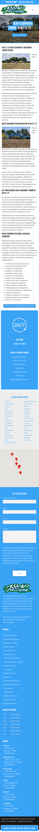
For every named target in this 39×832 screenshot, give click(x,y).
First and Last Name (10, 498)
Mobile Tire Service (11, 696)
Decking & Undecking (12, 658)
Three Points (9, 425)
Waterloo (27, 413)
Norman (7, 401)
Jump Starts (8, 692)
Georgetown (9, 435)
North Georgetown (11, 442)
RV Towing (19, 376)
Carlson (7, 433)
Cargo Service (19, 368)
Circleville (8, 423)
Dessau (26, 411)
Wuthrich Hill (28, 421)
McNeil (26, 416)
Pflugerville (8, 416)
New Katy (27, 440)
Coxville (27, 423)
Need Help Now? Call (14, 2)
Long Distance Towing (11, 681)
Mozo (6, 440)
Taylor (7, 418)
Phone (5, 518)
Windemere (9, 421)
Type (26, 433)
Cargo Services (9, 654)
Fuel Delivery (8, 688)
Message (6, 529)
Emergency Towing (19, 372)
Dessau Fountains (30, 401)
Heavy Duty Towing (19, 360)
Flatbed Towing (8, 647)
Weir (6, 428)
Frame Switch (9, 404)
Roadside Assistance (19, 357)
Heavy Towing (8, 650)
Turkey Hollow (29, 418)
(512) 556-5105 (28, 2)
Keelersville (28, 435)
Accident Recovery (10, 635)
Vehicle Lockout (10, 700)
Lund (26, 428)
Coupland (27, 409)
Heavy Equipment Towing (19, 379)
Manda (26, 406)
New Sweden (9, 430)
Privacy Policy (11, 619)
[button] (16, 459)
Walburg (27, 437)
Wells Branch (9, 437)
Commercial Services (11, 639)
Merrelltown (28, 404)
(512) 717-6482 (19, 344)
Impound (6, 677)
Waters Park (28, 425)
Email (5, 508)
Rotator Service (19, 364)
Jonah (7, 406)
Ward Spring (9, 411)
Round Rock (9, 413)
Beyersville (28, 430)
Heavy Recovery (10, 666)
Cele (6, 409)
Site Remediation (9, 703)
